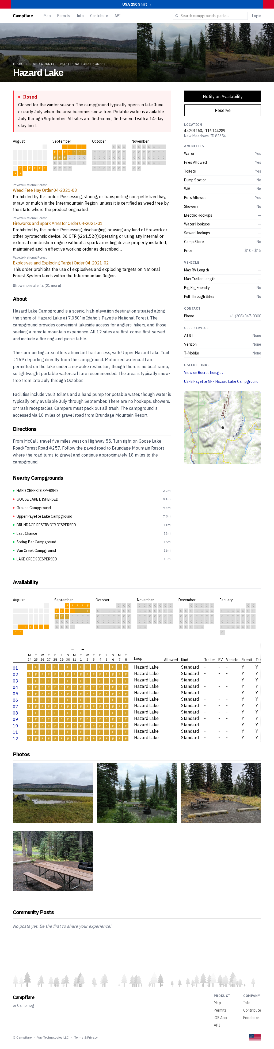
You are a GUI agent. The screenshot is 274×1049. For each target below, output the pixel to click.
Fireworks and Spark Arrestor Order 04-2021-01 (58, 223)
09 (15, 719)
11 (15, 732)
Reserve (223, 110)
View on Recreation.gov (203, 372)
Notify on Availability (223, 96)
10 (15, 725)
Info (80, 15)
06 (15, 700)
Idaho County (42, 64)
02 (15, 674)
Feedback (251, 1017)
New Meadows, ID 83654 (205, 136)
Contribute (99, 15)
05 (15, 693)
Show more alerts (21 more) (37, 285)
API (118, 15)
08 (15, 713)
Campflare (23, 15)
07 (15, 706)
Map (47, 15)
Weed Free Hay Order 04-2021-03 (45, 190)
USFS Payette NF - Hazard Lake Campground (221, 381)
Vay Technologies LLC (53, 1037)
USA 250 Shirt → (137, 4)
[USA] (255, 1037)
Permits (63, 15)
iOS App (220, 1017)
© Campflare (22, 1037)
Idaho (18, 64)
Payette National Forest (83, 64)
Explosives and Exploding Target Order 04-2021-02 (61, 263)
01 (15, 668)
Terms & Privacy (86, 1037)
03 (15, 681)
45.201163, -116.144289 (204, 130)
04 (15, 687)
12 (15, 738)
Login (256, 15)
